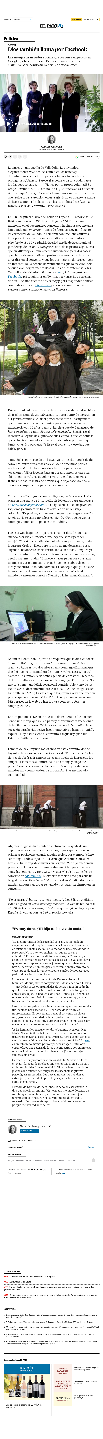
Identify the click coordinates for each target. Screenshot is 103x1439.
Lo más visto (10, 1309)
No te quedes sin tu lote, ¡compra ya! (83, 1396)
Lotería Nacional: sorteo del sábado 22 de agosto (32, 1276)
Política (11, 39)
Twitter (28, 1160)
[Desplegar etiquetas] (93, 1160)
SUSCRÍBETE (76, 19)
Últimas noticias (12, 1272)
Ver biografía (26, 1131)
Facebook (12, 45)
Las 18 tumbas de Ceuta (20, 1282)
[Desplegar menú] (6, 26)
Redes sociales (50, 1160)
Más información (14, 1173)
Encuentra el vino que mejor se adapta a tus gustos (86, 1368)
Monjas (11, 1160)
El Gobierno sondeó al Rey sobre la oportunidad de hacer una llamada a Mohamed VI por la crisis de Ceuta (50, 1322)
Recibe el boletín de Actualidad (24, 1141)
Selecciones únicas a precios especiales (85, 1382)
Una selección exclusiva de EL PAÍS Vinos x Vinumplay (25, 1406)
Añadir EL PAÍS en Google (89, 157)
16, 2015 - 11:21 (55, 150)
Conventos (38, 1160)
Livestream (43, 285)
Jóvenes (61, 1160)
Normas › (91, 1147)
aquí (63, 1173)
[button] (51, 103)
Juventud (71, 1160)
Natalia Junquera (51, 147)
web (60, 272)
